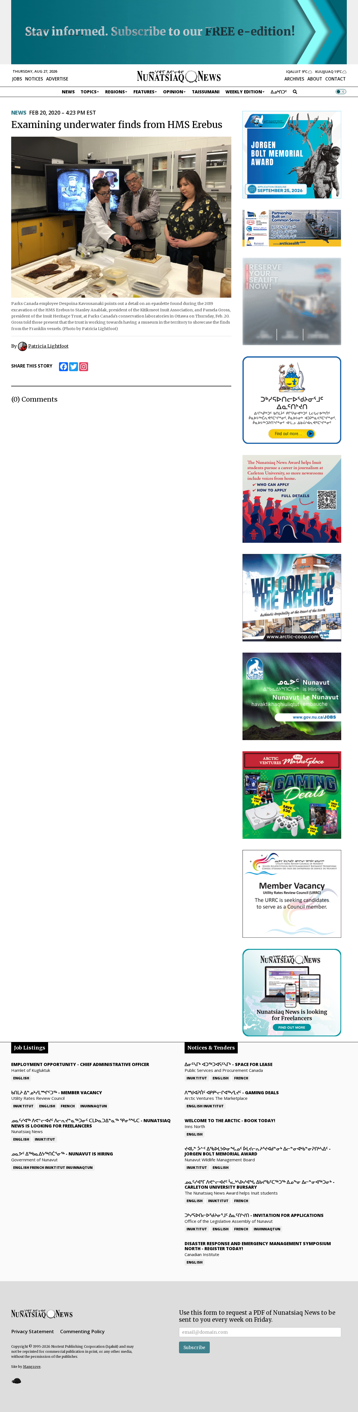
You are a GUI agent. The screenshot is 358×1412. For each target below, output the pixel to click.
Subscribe (194, 1347)
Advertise (57, 79)
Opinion (173, 91)
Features (143, 91)
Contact (335, 79)
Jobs (17, 79)
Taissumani (206, 91)
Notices (34, 79)
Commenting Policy (82, 1331)
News (68, 91)
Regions (115, 91)
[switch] (341, 92)
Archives (294, 79)
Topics (88, 91)
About (314, 79)
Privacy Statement (32, 1331)
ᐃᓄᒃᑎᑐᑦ (279, 91)
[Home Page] (179, 76)
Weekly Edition (243, 91)
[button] (16, 1381)
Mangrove (32, 1366)
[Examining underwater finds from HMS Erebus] (121, 217)
